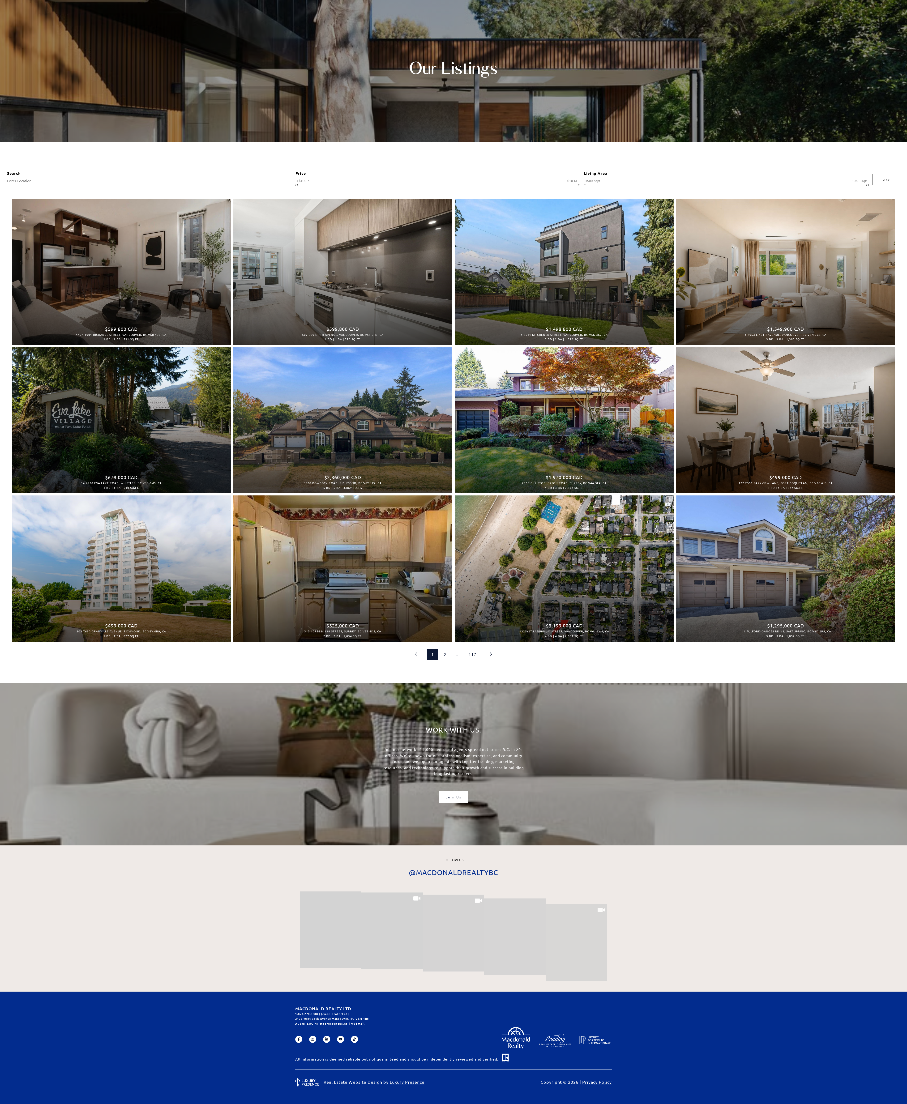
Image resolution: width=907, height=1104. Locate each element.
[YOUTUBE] (340, 1039)
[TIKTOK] (354, 1039)
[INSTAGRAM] (312, 1039)
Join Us (454, 797)
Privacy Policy (597, 1081)
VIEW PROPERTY (121, 269)
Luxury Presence (407, 1081)
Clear (884, 180)
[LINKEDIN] (326, 1039)
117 (472, 654)
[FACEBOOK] (298, 1039)
